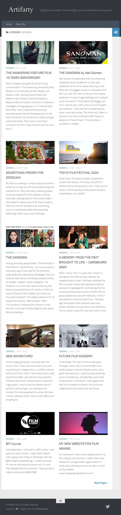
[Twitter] (108, 507)
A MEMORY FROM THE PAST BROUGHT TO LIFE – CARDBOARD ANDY (83, 262)
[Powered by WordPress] (17, 509)
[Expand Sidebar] (116, 32)
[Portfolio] (113, 507)
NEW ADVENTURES (19, 356)
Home (9, 24)
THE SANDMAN (16, 257)
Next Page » (101, 482)
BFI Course (13, 444)
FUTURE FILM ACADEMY (76, 356)
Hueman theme (41, 509)
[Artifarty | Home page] (21, 10)
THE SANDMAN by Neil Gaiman (80, 73)
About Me (20, 24)
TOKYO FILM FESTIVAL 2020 (78, 173)
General (10, 68)
